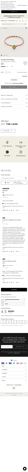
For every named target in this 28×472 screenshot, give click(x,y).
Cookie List (9, 9)
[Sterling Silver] (9, 72)
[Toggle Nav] (26, 21)
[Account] (20, 21)
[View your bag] (22, 21)
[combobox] (13, 24)
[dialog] (14, 7)
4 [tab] (6, 55)
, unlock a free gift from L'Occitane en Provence (14, 16)
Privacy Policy (17, 353)
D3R (15, 395)
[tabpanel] (14, 42)
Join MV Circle (8, 16)
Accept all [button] (14, 11)
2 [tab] (3, 55)
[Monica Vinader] (8, 20)
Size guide (24, 76)
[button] (22, 5)
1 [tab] (1, 55)
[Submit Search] (25, 24)
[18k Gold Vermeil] (6, 72)
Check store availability (18, 83)
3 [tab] (5, 55)
